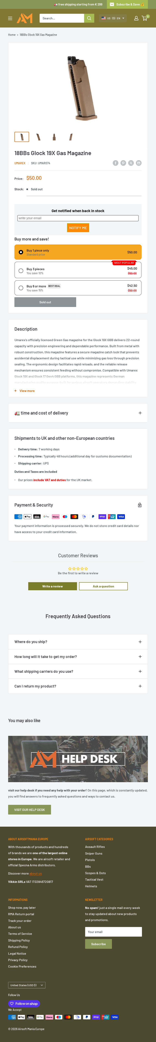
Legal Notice (17, 953)
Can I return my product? (35, 686)
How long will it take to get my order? (45, 656)
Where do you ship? (30, 641)
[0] (144, 18)
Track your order (19, 920)
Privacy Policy (18, 960)
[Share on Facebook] (115, 163)
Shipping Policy (19, 940)
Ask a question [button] (103, 586)
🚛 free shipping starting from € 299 (78, 4)
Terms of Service (20, 933)
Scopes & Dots (95, 873)
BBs (88, 866)
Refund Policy (18, 947)
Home (12, 34)
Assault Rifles (95, 846)
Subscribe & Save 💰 (130, 4)
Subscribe (98, 944)
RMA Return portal (21, 914)
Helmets (91, 886)
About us (14, 927)
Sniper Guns (93, 853)
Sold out (45, 302)
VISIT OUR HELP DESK (29, 809)
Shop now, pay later (22, 907)
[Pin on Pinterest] (123, 163)
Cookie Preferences (22, 966)
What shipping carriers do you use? (43, 671)
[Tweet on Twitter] (131, 163)
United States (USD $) (23, 985)
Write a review (52, 586)
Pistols (90, 860)
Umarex (19, 163)
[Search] (89, 18)
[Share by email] (139, 163)
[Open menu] (10, 18)
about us (35, 873)
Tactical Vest (94, 879)
